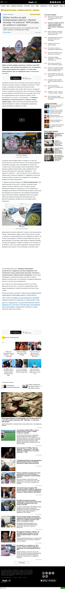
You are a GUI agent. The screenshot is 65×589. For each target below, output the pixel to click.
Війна (37, 6)
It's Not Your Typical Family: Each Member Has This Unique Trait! (21, 370)
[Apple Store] (44, 580)
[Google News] (53, 573)
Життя (33, 6)
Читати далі (22, 562)
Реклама (15, 577)
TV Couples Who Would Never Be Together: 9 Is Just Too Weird (57, 126)
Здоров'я (55, 6)
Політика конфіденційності (6, 577)
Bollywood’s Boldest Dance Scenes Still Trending (22, 353)
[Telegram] (51, 2)
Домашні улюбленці (17, 6)
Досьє (8, 6)
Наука (61, 6)
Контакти (25, 577)
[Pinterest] (60, 2)
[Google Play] (52, 580)
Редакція (20, 577)
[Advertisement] (21, 258)
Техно (50, 6)
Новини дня (36, 10)
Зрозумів (63, 587)
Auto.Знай (27, 6)
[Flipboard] (57, 2)
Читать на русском (35, 14)
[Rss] (55, 2)
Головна (3, 6)
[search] (63, 2)
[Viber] (53, 2)
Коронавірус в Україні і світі (24, 10)
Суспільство (43, 6)
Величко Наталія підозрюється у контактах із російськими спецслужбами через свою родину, (21, 305)
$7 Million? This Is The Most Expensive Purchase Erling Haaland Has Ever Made (9, 372)
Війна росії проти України (10, 10)
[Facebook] (34, 61)
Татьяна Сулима (7, 32)
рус (6, 2)
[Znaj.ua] (32, 2)
